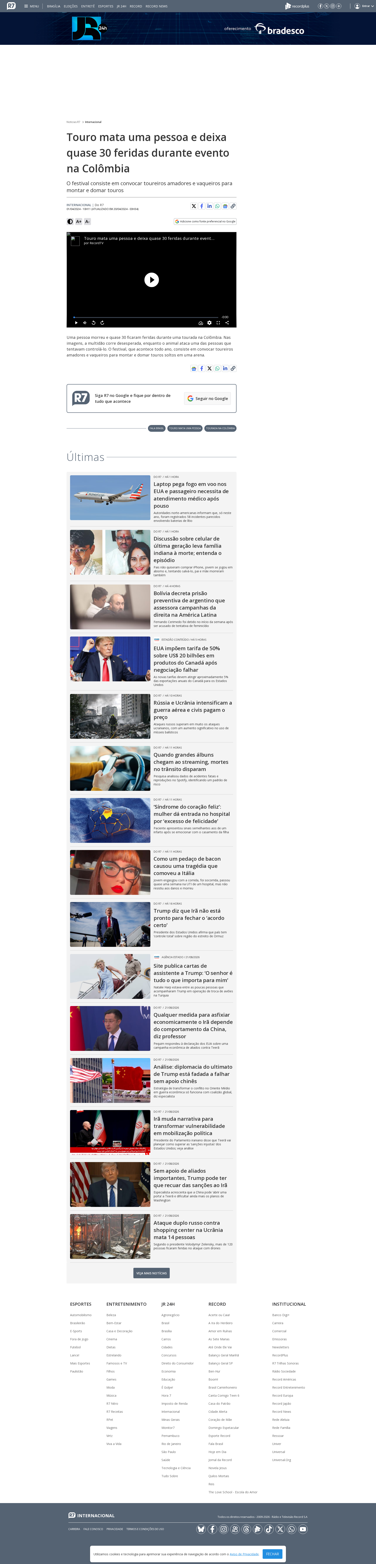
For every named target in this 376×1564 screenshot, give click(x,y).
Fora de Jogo (79, 1339)
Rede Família (281, 1428)
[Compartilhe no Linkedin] (209, 206)
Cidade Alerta (217, 1411)
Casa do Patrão (219, 1403)
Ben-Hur (214, 1371)
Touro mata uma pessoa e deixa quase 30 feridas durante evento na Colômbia (162, 238)
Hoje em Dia (217, 1452)
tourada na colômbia (220, 428)
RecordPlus (280, 1355)
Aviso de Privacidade (244, 1554)
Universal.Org (281, 1460)
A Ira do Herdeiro (220, 1323)
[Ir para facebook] (320, 6)
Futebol (75, 1347)
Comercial (279, 1331)
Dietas (111, 1347)
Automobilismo (81, 1315)
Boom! (213, 1379)
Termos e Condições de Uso (145, 1529)
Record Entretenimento (288, 1387)
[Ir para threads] (246, 1529)
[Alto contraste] (70, 221)
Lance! (74, 1355)
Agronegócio (170, 1315)
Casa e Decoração (119, 1331)
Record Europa (282, 1395)
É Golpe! (167, 1387)
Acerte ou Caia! (219, 1315)
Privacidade (115, 1529)
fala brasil (157, 428)
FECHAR (272, 1554)
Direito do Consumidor (177, 1363)
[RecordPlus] (297, 5)
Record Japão (281, 1403)
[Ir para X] (326, 6)
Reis (211, 1484)
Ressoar (278, 1436)
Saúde (165, 1460)
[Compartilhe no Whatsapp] (217, 206)
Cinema (111, 1339)
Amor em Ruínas (220, 1331)
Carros (166, 1339)
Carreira (277, 1323)
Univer (276, 1444)
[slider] (146, 317)
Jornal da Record (220, 1460)
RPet (109, 1420)
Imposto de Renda (174, 1403)
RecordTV (96, 243)
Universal (278, 1452)
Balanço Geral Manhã (223, 1355)
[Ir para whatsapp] (291, 1529)
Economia (168, 1371)
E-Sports (76, 1331)
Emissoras (279, 1339)
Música (111, 1395)
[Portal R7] (11, 5)
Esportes (105, 6)
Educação (168, 1379)
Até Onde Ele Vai (220, 1347)
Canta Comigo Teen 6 (223, 1395)
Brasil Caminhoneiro (222, 1387)
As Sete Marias (219, 1339)
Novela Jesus (217, 1468)
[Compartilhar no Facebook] (201, 206)
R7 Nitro (112, 1403)
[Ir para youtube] (303, 1529)
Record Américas (284, 1379)
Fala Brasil (215, 1444)
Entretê (88, 6)
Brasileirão (77, 1323)
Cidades (167, 1347)
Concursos (168, 1355)
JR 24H (121, 6)
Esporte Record (219, 1436)
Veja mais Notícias (151, 1273)
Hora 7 (166, 1395)
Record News (157, 6)
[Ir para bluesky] (201, 1529)
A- (87, 221)
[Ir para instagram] (332, 6)
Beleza (111, 1315)
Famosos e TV (116, 1363)
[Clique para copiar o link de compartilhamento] (233, 206)
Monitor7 (168, 1428)
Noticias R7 (73, 122)
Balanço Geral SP (220, 1363)
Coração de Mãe (220, 1420)
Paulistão (76, 1371)
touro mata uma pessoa (185, 428)
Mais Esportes (80, 1363)
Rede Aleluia (280, 1420)
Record (136, 6)
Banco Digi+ (281, 1315)
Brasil (165, 1323)
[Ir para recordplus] (257, 1529)
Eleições (71, 6)
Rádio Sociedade (284, 1371)
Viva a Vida (113, 1444)
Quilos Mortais (218, 1476)
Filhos (110, 1371)
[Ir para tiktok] (269, 1529)
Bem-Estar (113, 1323)
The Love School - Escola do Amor (232, 1492)
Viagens (111, 1428)
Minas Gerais (170, 1420)
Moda (110, 1387)
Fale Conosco (93, 1529)
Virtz (109, 1436)
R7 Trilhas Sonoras (285, 1363)
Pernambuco (170, 1436)
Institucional (289, 1304)
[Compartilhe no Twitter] (193, 206)
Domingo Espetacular (223, 1428)
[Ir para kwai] (235, 1529)
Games (111, 1379)
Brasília (53, 6)
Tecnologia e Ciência (176, 1468)
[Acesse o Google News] (225, 206)
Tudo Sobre (169, 1476)
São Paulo (168, 1452)
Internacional (93, 122)
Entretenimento (126, 1304)
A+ (79, 221)
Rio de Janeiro (171, 1444)
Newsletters (280, 1347)
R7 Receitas (114, 1411)
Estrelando (113, 1355)
